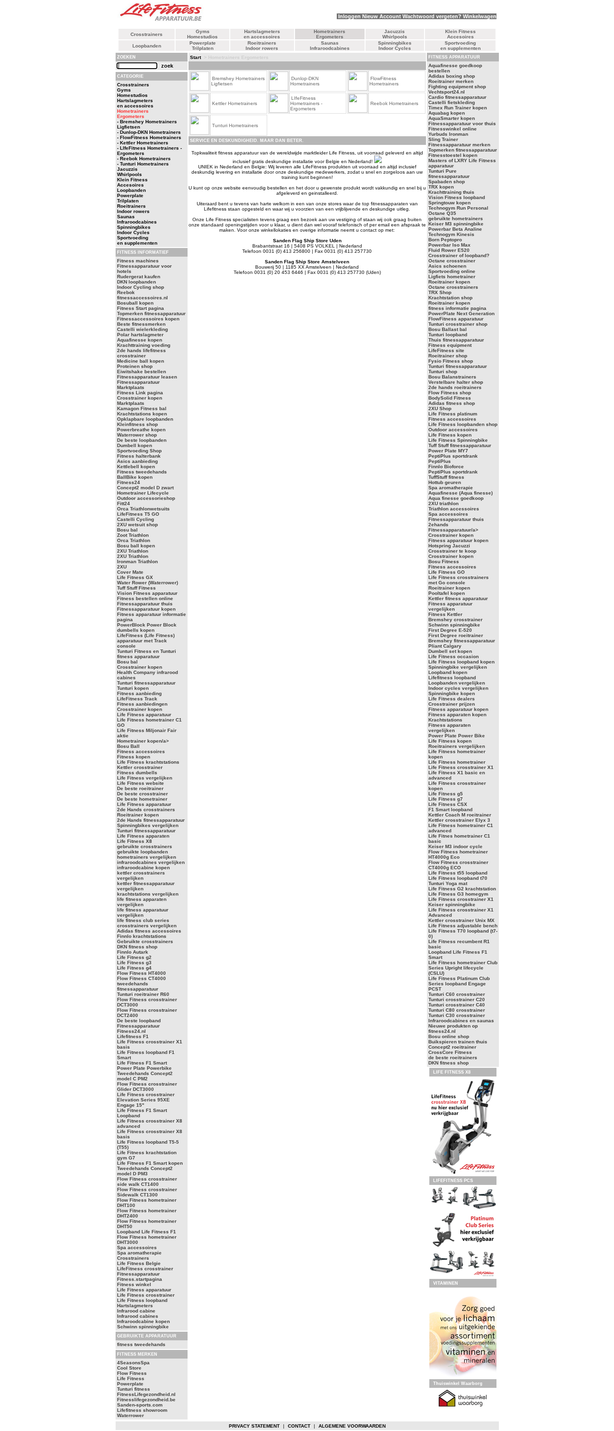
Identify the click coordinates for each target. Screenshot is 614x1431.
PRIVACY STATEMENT (254, 1426)
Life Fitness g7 (445, 799)
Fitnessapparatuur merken (459, 144)
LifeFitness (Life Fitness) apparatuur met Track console (146, 641)
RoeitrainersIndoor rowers (262, 45)
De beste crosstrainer (142, 793)
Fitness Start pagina (140, 308)
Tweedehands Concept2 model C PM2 (145, 1076)
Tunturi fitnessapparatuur (146, 683)
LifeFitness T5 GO (138, 514)
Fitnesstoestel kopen (452, 155)
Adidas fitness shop (451, 403)
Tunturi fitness (133, 1389)
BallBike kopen (135, 477)
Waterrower (130, 1415)
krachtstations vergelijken (147, 894)
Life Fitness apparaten (143, 836)
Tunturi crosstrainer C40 (456, 1004)
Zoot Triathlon (133, 535)
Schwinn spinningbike (143, 1326)
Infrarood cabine (136, 1310)
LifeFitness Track (137, 698)
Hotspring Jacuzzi (449, 545)
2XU (122, 566)
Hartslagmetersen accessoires (262, 34)
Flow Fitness (132, 1373)
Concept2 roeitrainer (452, 1047)
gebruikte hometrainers (455, 218)
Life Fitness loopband (142, 1300)
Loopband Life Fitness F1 (146, 1231)
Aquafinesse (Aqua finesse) (460, 493)
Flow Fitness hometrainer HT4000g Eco (458, 854)
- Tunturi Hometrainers (143, 163)
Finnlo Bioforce (446, 466)
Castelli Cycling (135, 519)
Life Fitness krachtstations (148, 762)
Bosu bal (127, 529)
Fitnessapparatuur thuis (145, 603)
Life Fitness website (140, 783)
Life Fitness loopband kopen (461, 661)
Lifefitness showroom (142, 1410)
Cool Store (129, 1368)
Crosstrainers (146, 34)
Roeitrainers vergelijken (456, 746)
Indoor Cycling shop (140, 287)
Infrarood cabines (137, 1316)
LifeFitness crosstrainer (145, 1268)
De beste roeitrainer (140, 788)
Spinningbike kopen (451, 693)
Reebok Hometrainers (394, 103)
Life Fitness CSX (447, 804)
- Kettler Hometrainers (142, 142)
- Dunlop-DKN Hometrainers (149, 132)
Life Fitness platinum (452, 413)
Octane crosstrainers (453, 287)
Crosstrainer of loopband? (458, 255)
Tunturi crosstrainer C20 (456, 999)
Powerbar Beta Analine (455, 229)
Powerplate (130, 1383)
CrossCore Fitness (450, 1052)
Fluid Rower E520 (449, 250)
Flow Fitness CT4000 (141, 978)
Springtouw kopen (449, 202)
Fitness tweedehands (142, 471)
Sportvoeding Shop (139, 450)
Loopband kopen (447, 672)
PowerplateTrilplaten (202, 45)
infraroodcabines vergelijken (151, 862)
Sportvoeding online (451, 271)
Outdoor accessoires (453, 429)
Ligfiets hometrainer (451, 276)
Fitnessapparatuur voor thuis (462, 123)
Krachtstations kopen (142, 413)
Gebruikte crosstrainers (145, 941)
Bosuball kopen (135, 303)
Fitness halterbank (139, 456)
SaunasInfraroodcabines (330, 45)
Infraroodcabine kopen (143, 1321)
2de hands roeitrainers (455, 387)
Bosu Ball (128, 746)
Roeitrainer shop (447, 355)
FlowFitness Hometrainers (384, 81)
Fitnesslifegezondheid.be (146, 1399)
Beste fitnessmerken (141, 324)
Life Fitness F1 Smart (142, 1062)
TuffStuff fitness (446, 477)
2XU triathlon (443, 503)
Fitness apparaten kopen (457, 714)
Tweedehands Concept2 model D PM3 (145, 1171)
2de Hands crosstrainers (146, 809)
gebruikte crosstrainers (144, 846)
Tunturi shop (442, 371)
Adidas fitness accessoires (149, 931)
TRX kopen (441, 186)
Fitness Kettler (445, 614)
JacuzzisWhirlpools (394, 34)
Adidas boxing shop (451, 76)
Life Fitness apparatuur (144, 714)
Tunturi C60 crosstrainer (456, 994)
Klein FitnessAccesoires (460, 34)
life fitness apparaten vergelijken (141, 902)
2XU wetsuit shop (137, 524)
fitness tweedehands (141, 1344)
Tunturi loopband (447, 334)
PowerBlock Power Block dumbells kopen (147, 627)
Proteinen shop (135, 366)
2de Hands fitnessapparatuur (151, 820)
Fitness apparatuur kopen (458, 540)
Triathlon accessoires (453, 508)
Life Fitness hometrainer (456, 762)
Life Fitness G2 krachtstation (462, 888)
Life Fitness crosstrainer (146, 1295)
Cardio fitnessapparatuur (457, 97)
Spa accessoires (137, 1247)
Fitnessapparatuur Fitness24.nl (138, 1028)
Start (195, 57)
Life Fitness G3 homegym (458, 894)
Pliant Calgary (444, 646)
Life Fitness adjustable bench (462, 925)
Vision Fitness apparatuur (147, 593)
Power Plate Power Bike (456, 735)
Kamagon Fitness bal (141, 408)
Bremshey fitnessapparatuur (461, 640)
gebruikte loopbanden (142, 851)
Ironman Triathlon (137, 561)
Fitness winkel (134, 1284)
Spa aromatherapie (139, 1252)
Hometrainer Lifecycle (143, 493)
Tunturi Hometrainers (235, 125)
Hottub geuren (444, 482)
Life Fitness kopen (450, 435)
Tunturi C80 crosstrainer (456, 1010)
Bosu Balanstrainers (452, 376)
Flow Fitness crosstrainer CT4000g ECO (458, 865)
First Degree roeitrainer (455, 635)
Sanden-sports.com (140, 1404)
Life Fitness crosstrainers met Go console (458, 580)
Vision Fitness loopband (456, 197)
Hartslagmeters (135, 1305)
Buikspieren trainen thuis (457, 1041)
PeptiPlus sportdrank (453, 456)
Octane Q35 (442, 213)
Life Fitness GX (135, 577)
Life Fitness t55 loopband (457, 872)
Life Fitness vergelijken (144, 778)
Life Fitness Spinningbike (458, 440)
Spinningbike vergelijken (457, 667)
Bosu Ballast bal (447, 329)
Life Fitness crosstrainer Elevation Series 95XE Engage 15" (146, 1100)
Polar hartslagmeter (140, 334)
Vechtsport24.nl (446, 92)
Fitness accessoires (141, 751)
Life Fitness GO (446, 572)
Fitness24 (128, 482)
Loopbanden (146, 45)
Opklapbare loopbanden (145, 419)
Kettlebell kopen (136, 466)
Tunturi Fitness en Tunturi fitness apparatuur (146, 654)
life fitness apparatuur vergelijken (142, 912)
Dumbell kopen (134, 445)
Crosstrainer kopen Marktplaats (139, 400)
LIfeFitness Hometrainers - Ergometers (306, 103)
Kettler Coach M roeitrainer (459, 814)
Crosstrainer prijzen (451, 704)
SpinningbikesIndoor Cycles (395, 45)
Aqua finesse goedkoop (456, 498)
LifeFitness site (446, 350)
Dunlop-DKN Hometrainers (304, 81)
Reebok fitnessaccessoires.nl (142, 295)
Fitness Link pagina (140, 392)
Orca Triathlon (133, 540)
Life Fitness (130, 1378)
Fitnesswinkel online (452, 128)
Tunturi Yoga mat (447, 883)
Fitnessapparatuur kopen (146, 609)
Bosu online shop (448, 1036)
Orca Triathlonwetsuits (143, 508)
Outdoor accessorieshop (146, 498)
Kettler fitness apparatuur (458, 598)
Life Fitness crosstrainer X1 (461, 767)
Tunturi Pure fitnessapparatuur (449, 173)
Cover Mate (130, 572)
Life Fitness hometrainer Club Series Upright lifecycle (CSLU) (462, 968)
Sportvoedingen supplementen (460, 45)
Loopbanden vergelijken (456, 683)
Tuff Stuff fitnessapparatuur (459, 445)
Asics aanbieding (137, 461)
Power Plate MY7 (448, 450)
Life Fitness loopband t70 (457, 878)
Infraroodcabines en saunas (461, 1020)
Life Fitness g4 (134, 967)
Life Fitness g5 (445, 793)
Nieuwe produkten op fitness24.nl (453, 1028)
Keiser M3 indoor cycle (455, 846)
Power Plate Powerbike (144, 1068)
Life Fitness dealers (451, 698)
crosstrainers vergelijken (147, 925)
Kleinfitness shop (137, 424)
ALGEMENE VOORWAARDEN (352, 1426)
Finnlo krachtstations (141, 936)
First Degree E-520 (450, 630)
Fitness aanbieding (139, 693)
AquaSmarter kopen (451, 118)
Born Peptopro (445, 239)
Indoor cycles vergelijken (458, 688)
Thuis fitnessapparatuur (456, 340)
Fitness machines (138, 260)
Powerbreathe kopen (141, 429)
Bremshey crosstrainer (455, 619)
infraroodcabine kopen (143, 867)
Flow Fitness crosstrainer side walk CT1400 (147, 1181)
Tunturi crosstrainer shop (457, 324)
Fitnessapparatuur (138, 1274)
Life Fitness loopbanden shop (462, 424)
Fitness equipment (450, 345)
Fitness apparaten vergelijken (449, 727)
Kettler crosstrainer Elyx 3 (459, 820)
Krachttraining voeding (143, 345)
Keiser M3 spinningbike (456, 223)
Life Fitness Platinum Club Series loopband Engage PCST (459, 984)
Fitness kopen (133, 756)
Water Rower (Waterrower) (147, 582)
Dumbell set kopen (450, 651)
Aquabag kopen (446, 113)
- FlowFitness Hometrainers (149, 137)
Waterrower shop (137, 435)
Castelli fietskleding (451, 102)
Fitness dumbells (137, 772)
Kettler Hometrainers (234, 103)
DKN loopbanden (136, 281)
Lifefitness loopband (452, 677)
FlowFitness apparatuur (456, 318)
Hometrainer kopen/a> (143, 741)
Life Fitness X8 (134, 841)
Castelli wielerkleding (142, 329)
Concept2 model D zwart (145, 487)
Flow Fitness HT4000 (141, 973)
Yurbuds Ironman (448, 134)
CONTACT (299, 1426)
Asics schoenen (447, 266)
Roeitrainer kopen (138, 814)
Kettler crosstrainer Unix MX (461, 920)
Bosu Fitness (443, 561)
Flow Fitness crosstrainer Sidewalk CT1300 (147, 1192)
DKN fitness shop (137, 946)
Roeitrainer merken (450, 81)
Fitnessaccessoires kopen (148, 318)
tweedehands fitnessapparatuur (137, 986)
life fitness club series (143, 920)
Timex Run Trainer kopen (457, 107)
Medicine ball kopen (140, 361)
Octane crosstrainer (451, 260)
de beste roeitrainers (452, 1057)
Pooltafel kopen (446, 593)
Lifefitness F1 (133, 1036)
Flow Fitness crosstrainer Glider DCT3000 (147, 1086)
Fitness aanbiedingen (142, 704)
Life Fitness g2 (134, 957)
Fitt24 (123, 503)
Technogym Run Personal (458, 208)
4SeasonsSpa (133, 1362)
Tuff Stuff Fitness (136, 588)
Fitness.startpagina (139, 1279)
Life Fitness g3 (134, 962)
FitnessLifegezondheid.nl (146, 1394)
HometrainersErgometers (329, 34)
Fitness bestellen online (145, 598)
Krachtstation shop (450, 297)
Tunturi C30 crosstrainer (456, 1015)
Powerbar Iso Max (449, 245)
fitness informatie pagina (457, 308)
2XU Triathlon (132, 551)
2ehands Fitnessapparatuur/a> (453, 527)
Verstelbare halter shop (455, 382)
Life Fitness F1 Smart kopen (150, 1163)
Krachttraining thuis (451, 192)
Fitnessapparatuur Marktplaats (138, 384)
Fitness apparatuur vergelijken (450, 606)
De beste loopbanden (141, 440)
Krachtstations (445, 719)
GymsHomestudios (202, 34)
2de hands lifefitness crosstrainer (141, 353)
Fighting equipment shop (457, 86)
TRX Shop (439, 292)
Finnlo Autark (132, 952)
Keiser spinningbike (451, 904)
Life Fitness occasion (453, 656)
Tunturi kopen (133, 688)
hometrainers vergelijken (146, 857)
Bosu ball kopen (136, 545)
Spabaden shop (446, 181)
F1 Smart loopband (450, 809)
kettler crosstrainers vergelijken (141, 875)
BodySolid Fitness (449, 398)
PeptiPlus (439, 461)
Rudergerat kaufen (138, 276)
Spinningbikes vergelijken (147, 825)
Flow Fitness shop (449, 392)
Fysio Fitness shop (450, 361)
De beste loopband (139, 1020)
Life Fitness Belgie (139, 1263)
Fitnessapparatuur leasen (147, 376)
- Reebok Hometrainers (144, 158)
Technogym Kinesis (451, 234)
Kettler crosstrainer (140, 767)
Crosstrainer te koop (452, 551)
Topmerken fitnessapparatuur (151, 313)
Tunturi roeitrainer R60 (143, 994)
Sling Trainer (443, 139)
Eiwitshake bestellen (141, 371)
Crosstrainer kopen (139, 667)
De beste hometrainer (142, 799)
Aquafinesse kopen (139, 340)
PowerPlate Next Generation (461, 313)
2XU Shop (439, 408)
